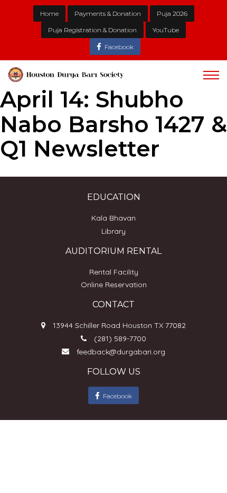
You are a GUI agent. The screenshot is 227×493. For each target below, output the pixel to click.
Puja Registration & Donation (92, 30)
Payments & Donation (107, 13)
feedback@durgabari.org (121, 352)
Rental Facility (113, 272)
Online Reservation (114, 284)
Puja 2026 (172, 13)
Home (49, 13)
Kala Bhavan (113, 218)
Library (113, 231)
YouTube (166, 30)
